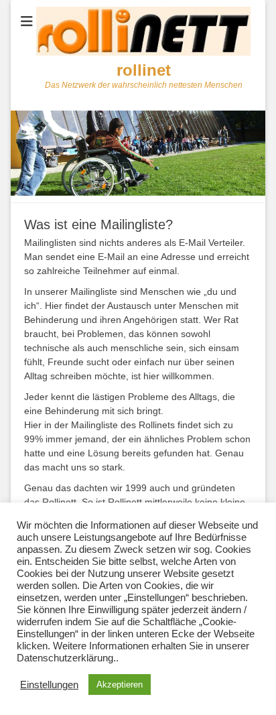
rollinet (144, 70)
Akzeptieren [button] (119, 684)
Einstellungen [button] (49, 684)
